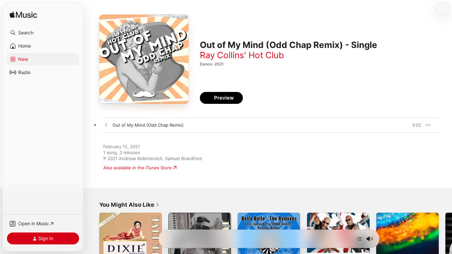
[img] (23, 15)
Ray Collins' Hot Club (242, 55)
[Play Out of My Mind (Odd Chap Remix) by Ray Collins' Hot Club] (106, 125)
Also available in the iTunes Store (137, 167)
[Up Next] (359, 238)
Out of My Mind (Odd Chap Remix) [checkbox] (148, 125)
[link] (129, 204)
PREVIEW (414, 125)
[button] (43, 32)
